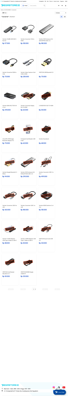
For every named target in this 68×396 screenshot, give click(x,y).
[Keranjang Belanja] (58, 5)
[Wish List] (62, 5)
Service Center (56, 1)
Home (2, 9)
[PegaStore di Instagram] (54, 387)
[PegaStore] (10, 5)
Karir (48, 1)
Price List (51, 1)
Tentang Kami (41, 1)
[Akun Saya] (65, 5)
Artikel (66, 1)
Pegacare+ (62, 1)
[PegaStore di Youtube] (64, 387)
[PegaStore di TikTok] (59, 387)
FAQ (45, 1)
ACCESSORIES (7, 9)
